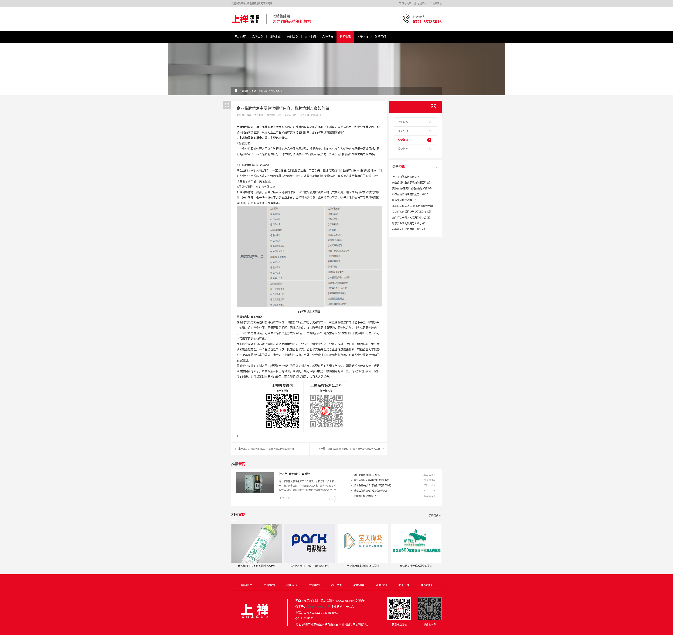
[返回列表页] (227, 105)
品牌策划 (257, 36)
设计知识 (275, 91)
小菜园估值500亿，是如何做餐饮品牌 (412, 206)
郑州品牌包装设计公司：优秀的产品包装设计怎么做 (354, 448)
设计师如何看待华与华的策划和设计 (411, 211)
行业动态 (403, 122)
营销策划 (292, 36)
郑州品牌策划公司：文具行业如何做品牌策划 (271, 448)
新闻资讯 (345, 36)
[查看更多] (437, 167)
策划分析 (403, 131)
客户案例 (310, 36)
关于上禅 (362, 36)
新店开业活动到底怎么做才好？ (409, 223)
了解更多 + (435, 515)
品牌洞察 (327, 36)
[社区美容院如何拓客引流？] (255, 482)
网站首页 (240, 36)
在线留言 (421, 3)
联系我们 (380, 36)
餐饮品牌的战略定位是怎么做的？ (410, 194)
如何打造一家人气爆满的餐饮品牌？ (411, 217)
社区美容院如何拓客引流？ (407, 176)
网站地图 (406, 3)
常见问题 (403, 148)
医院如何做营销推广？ (404, 200)
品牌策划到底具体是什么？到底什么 (411, 229)
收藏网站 (437, 3)
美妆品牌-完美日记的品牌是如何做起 (412, 188)
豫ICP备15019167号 (319, 606)
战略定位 (275, 36)
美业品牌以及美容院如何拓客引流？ (411, 182)
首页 (253, 91)
